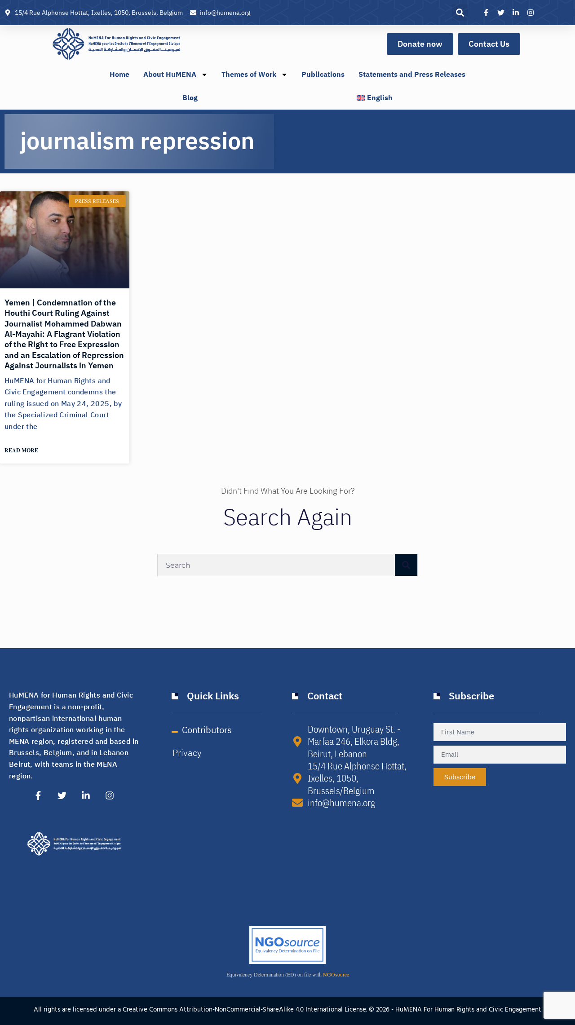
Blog (190, 98)
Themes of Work (248, 74)
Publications (323, 74)
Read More (21, 450)
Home (119, 74)
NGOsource (336, 974)
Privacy (187, 753)
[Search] (406, 565)
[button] (460, 12)
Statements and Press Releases (411, 74)
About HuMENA (169, 74)
